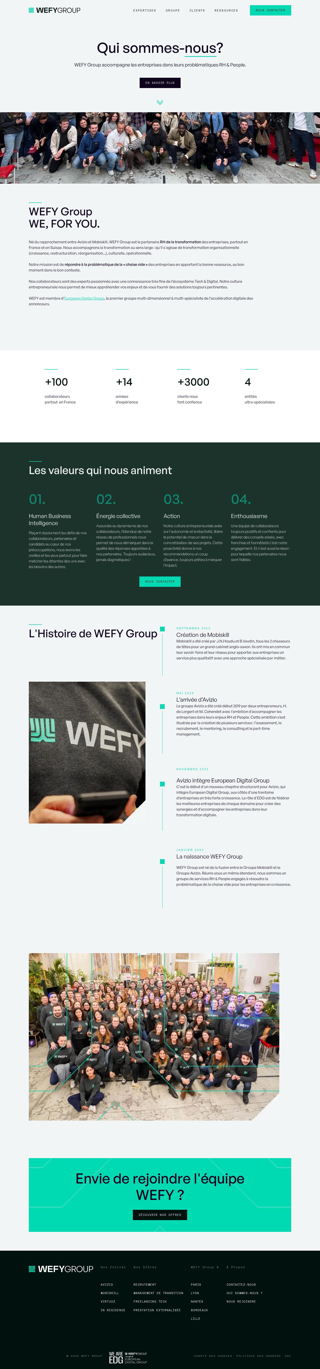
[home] (54, 10)
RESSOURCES (226, 10)
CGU (288, 1355)
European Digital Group (84, 298)
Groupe (173, 10)
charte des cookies (213, 1355)
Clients (197, 10)
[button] (145, 12)
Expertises (144, 10)
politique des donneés (258, 1355)
